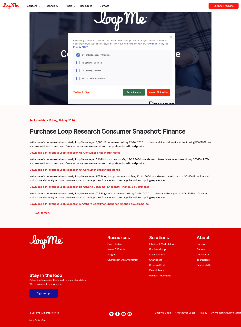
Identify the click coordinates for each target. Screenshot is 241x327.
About (69, 5)
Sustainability (204, 265)
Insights (111, 254)
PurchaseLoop (157, 249)
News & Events (116, 249)
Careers (201, 249)
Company (202, 244)
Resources (86, 5)
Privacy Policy (80, 47)
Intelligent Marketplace (162, 244)
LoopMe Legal (163, 312)
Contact (104, 5)
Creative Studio (157, 265)
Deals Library (156, 270)
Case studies (114, 244)
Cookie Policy (157, 44)
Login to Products (223, 5)
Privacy (203, 312)
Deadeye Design (41, 320)
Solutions (32, 5)
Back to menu (42, 212)
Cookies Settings (81, 92)
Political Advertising (160, 275)
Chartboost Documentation (123, 259)
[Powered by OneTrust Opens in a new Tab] (160, 102)
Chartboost (155, 259)
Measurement (157, 254)
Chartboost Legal (185, 312)
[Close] (171, 36)
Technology (51, 5)
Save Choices (134, 92)
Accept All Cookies (158, 92)
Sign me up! (43, 293)
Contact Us (203, 254)
